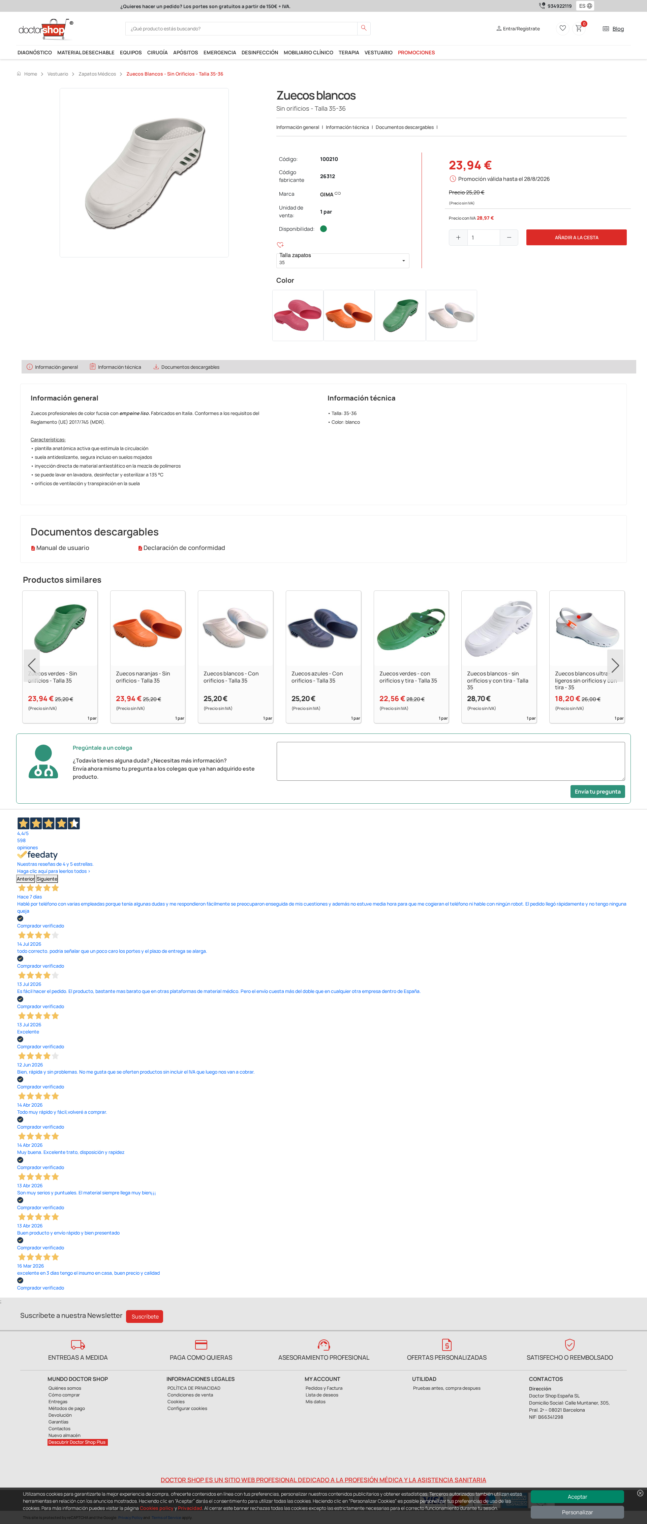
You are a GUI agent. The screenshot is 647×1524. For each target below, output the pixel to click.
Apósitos (185, 52)
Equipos (131, 52)
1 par (326, 211)
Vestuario (379, 52)
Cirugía (157, 52)
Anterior (25, 879)
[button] (591, 6)
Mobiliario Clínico (308, 52)
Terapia (349, 52)
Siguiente (47, 879)
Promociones (416, 52)
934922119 (560, 6)
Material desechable (86, 52)
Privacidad (190, 1508)
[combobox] (580, 6)
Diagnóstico (35, 52)
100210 (329, 159)
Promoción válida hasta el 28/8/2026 (504, 179)
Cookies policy (157, 1508)
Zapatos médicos (97, 74)
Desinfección (260, 52)
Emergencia (220, 52)
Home (26, 73)
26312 (327, 176)
